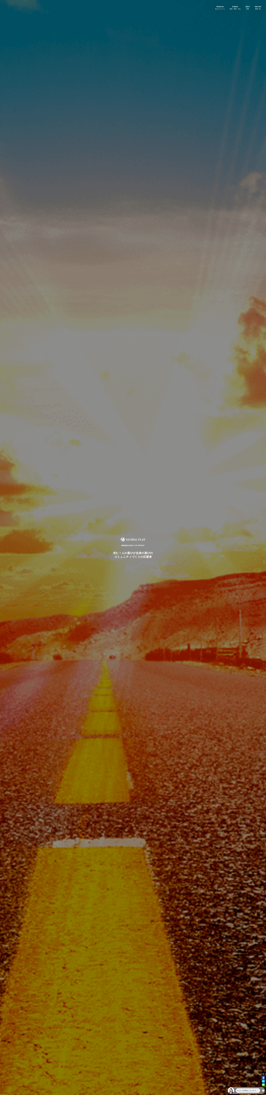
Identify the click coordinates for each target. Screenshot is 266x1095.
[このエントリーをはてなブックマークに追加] (263, 1081)
